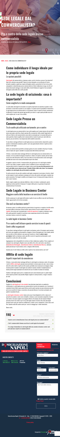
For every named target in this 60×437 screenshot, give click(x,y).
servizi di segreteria (33, 211)
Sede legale (9, 80)
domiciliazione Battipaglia (13, 245)
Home (2, 61)
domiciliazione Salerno (27, 245)
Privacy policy (30, 422)
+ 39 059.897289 (25, 418)
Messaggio (40, 382)
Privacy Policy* (40, 401)
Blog (6, 61)
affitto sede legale (15, 264)
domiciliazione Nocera (39, 245)
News (29, 42)
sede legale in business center (15, 295)
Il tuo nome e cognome (43, 353)
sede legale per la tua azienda (20, 284)
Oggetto (39, 375)
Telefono (39, 368)
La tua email (52, 368)
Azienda (39, 360)
